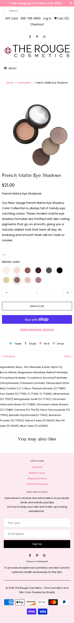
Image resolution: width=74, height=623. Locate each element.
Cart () (63, 18)
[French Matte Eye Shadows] (37, 128)
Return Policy (37, 473)
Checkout (37, 24)
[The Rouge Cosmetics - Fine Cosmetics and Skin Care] (37, 51)
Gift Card (11, 18)
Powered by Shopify (43, 592)
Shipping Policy (37, 478)
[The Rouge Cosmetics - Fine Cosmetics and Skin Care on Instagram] (44, 36)
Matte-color (11, 262)
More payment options (37, 329)
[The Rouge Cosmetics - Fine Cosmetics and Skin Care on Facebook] (30, 36)
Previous (9, 356)
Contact (37, 467)
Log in (47, 18)
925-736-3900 (31, 18)
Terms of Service (37, 484)
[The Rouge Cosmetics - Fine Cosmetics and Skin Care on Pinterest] (37, 36)
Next (67, 356)
